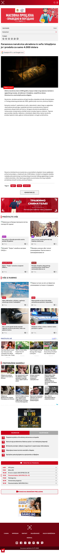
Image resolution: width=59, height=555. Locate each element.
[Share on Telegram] (9, 39)
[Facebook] (21, 543)
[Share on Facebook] (6, 39)
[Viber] (42, 542)
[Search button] (54, 2)
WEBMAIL (29, 537)
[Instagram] (25, 543)
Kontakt (24, 533)
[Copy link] (3, 39)
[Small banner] (29, 418)
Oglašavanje (35, 533)
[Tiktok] (38, 543)
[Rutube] (33, 543)
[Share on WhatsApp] (15, 39)
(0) (30, 192)
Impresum (15, 533)
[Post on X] (12, 39)
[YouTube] (17, 543)
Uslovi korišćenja (49, 533)
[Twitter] (29, 543)
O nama (6, 533)
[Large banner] (29, 15)
